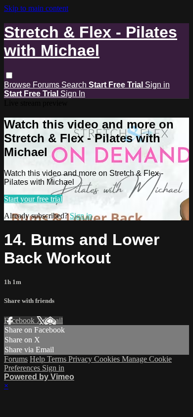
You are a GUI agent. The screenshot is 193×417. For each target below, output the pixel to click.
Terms (57, 359)
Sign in (157, 85)
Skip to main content (36, 8)
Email (54, 320)
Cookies (108, 359)
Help (38, 359)
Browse (18, 85)
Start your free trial (33, 199)
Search (75, 85)
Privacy (81, 359)
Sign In (72, 93)
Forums (47, 85)
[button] (9, 75)
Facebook (20, 320)
